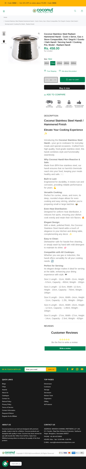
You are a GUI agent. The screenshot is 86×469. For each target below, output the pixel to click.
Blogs (4, 384)
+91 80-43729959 (56, 436)
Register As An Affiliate (9, 416)
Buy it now (64, 88)
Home (5, 17)
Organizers (47, 398)
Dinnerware (48, 384)
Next (39, 48)
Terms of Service (7, 407)
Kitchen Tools (48, 395)
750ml (53, 63)
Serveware (47, 392)
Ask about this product (69, 71)
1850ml (66, 63)
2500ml (73, 63)
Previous (11, 48)
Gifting (46, 401)
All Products (48, 404)
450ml (47, 63)
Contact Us (5, 398)
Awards (4, 389)
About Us (5, 392)
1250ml (59, 63)
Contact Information (8, 410)
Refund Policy (6, 401)
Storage (46, 389)
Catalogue (5, 395)
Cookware (47, 387)
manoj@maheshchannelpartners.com (62, 442)
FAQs (4, 387)
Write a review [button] (65, 348)
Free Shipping (51, 71)
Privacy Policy (6, 404)
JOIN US (51, 369)
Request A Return (8, 413)
